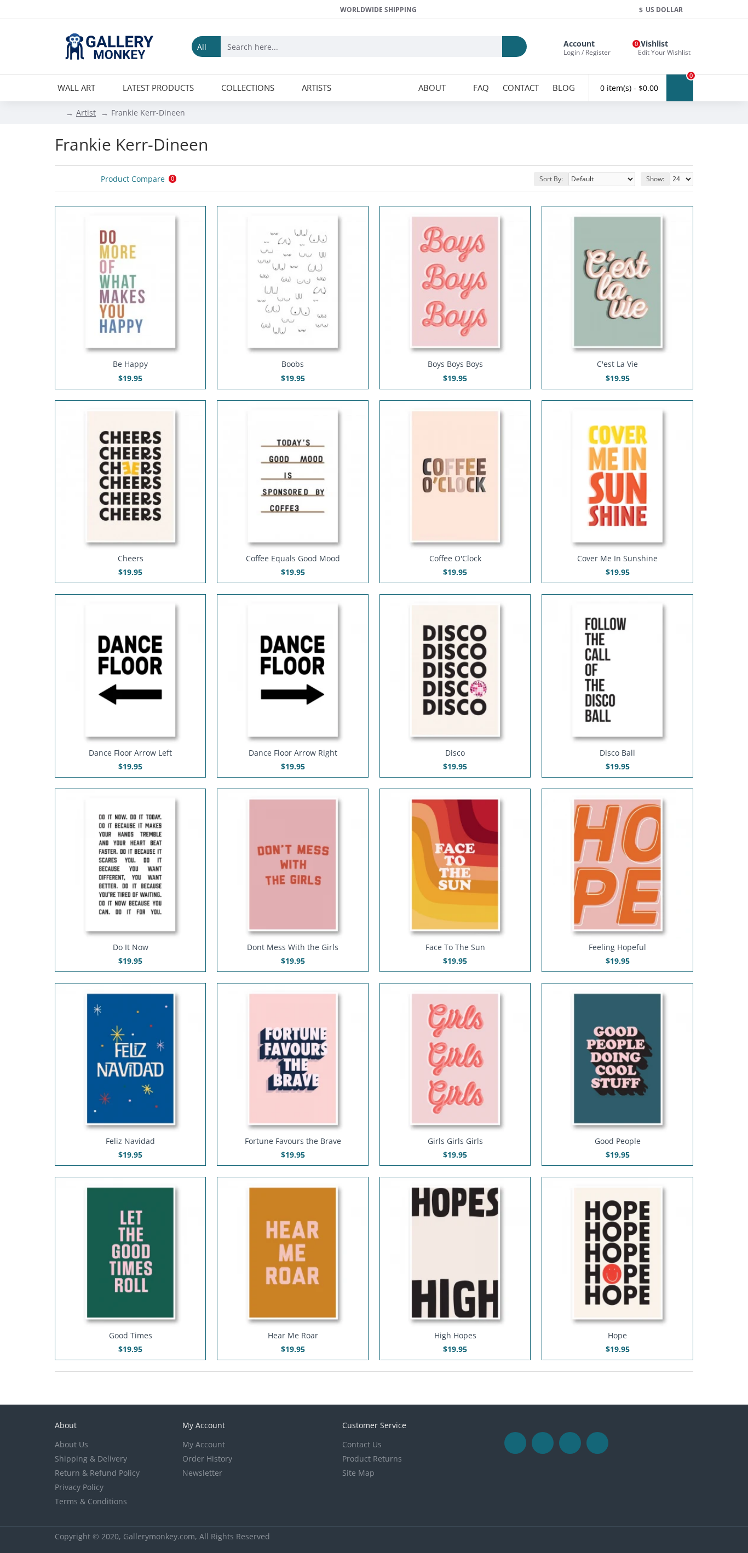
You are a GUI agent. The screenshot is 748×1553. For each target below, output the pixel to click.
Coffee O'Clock (455, 558)
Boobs (292, 364)
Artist (86, 112)
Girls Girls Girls (455, 1141)
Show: (655, 178)
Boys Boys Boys (455, 364)
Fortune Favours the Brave (293, 1141)
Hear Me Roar (293, 1336)
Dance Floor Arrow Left (130, 753)
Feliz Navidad (130, 1141)
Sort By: (551, 178)
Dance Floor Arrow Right (293, 753)
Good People (618, 1141)
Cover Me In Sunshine (617, 558)
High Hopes (455, 1336)
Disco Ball (617, 753)
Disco (455, 753)
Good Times (130, 1336)
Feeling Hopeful (617, 947)
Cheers (130, 558)
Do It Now (130, 947)
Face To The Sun (455, 947)
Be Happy (130, 364)
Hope (617, 1336)
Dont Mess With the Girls (292, 947)
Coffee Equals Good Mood (293, 558)
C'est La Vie (617, 364)
